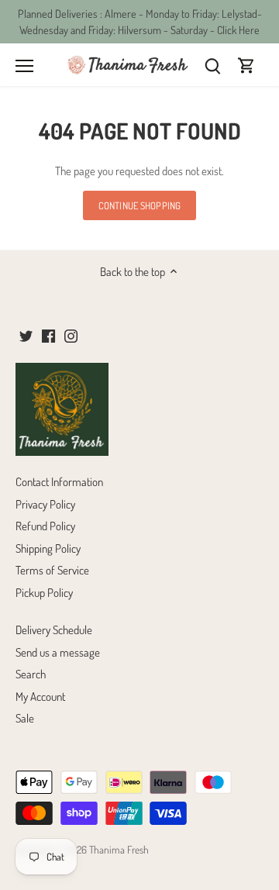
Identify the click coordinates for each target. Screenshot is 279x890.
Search (31, 674)
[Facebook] (48, 334)
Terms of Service (52, 570)
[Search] (212, 64)
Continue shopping (139, 205)
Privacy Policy (45, 504)
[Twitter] (26, 334)
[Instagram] (71, 334)
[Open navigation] (24, 66)
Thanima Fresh (119, 849)
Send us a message (58, 652)
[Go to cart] (246, 64)
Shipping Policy (48, 548)
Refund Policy (45, 526)
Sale (25, 718)
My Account (40, 696)
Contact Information (59, 481)
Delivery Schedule (54, 630)
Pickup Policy (44, 592)
